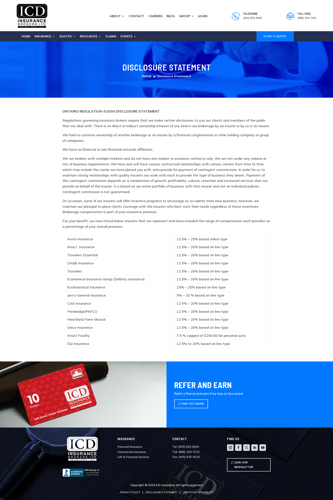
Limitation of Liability (198, 492)
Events (126, 36)
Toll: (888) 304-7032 (186, 452)
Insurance (42, 36)
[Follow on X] (246, 447)
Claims (110, 36)
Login (202, 16)
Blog (171, 16)
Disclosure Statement (161, 492)
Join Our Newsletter (243, 465)
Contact (136, 16)
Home (26, 36)
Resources (88, 36)
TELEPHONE (250, 13)
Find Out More (193, 403)
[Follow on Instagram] (230, 447)
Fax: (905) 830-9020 (186, 457)
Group (184, 16)
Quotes (65, 36)
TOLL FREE (304, 13)
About (115, 16)
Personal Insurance (129, 447)
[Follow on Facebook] (238, 447)
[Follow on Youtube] (262, 447)
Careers (155, 16)
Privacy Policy (130, 492)
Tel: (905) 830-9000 (185, 447)
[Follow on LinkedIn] (254, 447)
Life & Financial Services (133, 457)
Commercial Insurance (131, 452)
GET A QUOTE (276, 36)
